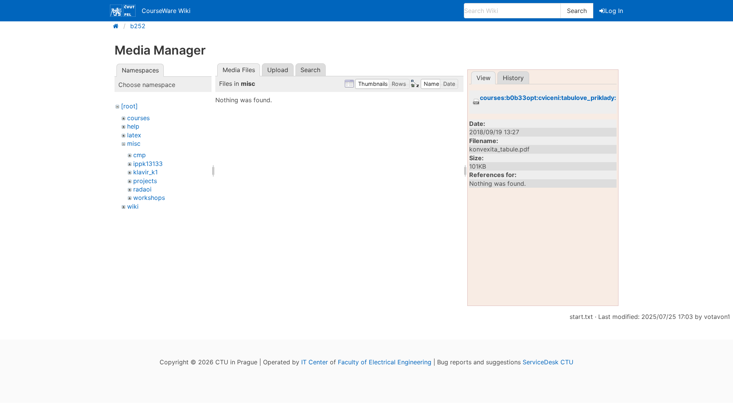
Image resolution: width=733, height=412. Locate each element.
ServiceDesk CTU (548, 362)
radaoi (142, 189)
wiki (133, 206)
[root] (129, 106)
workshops (149, 197)
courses (138, 118)
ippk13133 (148, 163)
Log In (614, 10)
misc (133, 143)
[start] (118, 26)
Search (577, 10)
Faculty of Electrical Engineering (384, 362)
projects (145, 181)
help (133, 126)
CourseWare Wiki (166, 10)
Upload (277, 70)
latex (134, 135)
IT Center (314, 362)
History (513, 78)
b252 (137, 26)
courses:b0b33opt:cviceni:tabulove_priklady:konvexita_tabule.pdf (579, 97)
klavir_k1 (145, 172)
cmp (139, 155)
